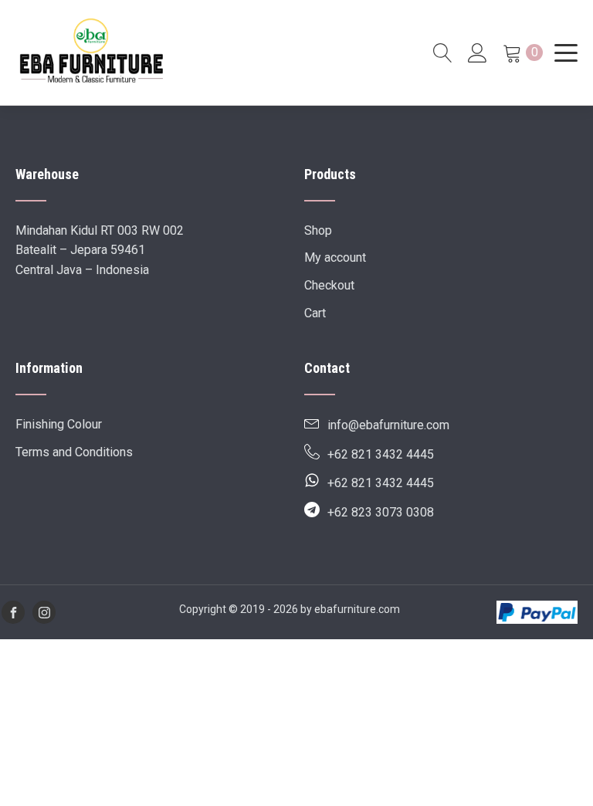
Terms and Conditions (74, 452)
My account (335, 257)
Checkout (329, 285)
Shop (318, 230)
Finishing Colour (58, 424)
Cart (315, 313)
